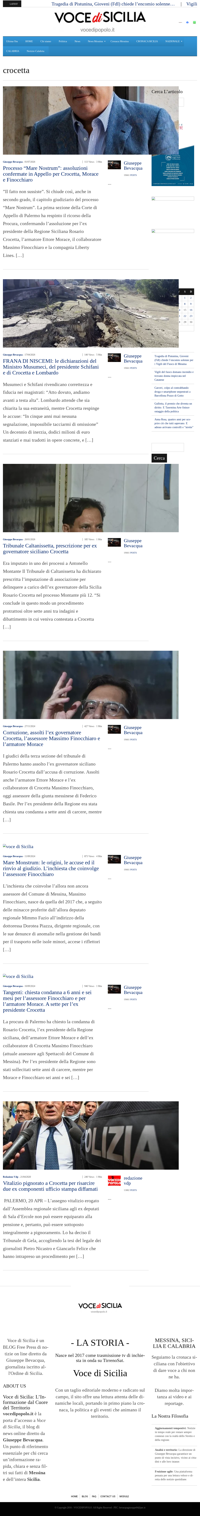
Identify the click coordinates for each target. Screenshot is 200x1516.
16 (191, 309)
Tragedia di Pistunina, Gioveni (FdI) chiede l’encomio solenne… (114, 3)
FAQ (94, 1496)
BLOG (85, 1496)
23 (191, 316)
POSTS (133, 175)
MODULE (124, 1496)
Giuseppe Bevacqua (13, 161)
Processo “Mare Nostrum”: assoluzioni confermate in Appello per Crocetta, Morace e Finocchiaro (50, 174)
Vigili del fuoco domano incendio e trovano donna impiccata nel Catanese (174, 376)
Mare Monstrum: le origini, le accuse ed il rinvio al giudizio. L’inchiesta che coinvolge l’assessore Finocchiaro (51, 868)
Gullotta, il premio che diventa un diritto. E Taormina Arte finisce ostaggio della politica (173, 407)
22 (185, 316)
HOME (74, 1496)
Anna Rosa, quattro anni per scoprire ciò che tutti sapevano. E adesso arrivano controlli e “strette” (173, 423)
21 (179, 316)
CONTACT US (107, 1496)
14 (179, 309)
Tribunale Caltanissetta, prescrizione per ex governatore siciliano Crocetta (50, 548)
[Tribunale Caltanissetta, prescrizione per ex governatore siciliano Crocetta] (91, 497)
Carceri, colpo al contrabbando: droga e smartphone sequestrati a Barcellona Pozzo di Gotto (172, 391)
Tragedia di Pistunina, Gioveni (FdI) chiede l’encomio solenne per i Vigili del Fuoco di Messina (173, 360)
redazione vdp (10, 1177)
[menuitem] (12, 41)
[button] (7, 22)
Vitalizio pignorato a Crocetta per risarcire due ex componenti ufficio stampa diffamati (50, 1186)
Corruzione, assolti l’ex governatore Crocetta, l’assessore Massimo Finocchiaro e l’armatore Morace (51, 738)
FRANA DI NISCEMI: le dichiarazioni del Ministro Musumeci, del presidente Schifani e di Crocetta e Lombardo (51, 367)
